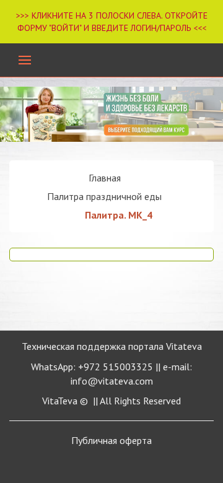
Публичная (111, 440)
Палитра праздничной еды (104, 196)
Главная (105, 178)
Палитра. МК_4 (118, 215)
